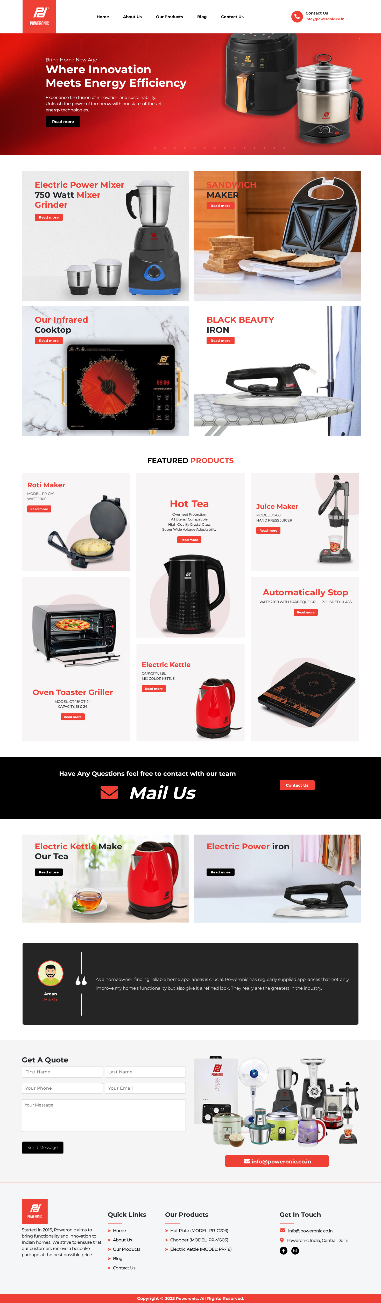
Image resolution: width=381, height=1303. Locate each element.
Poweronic (187, 1298)
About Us (132, 16)
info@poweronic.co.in (325, 19)
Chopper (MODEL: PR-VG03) (199, 1239)
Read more (225, 121)
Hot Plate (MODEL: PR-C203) (199, 1230)
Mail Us (159, 792)
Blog (202, 16)
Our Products (169, 16)
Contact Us (232, 16)
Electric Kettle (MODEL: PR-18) (201, 1249)
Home (103, 16)
